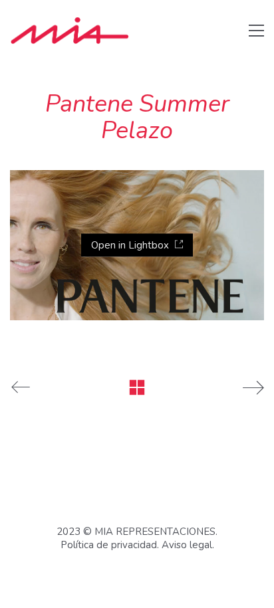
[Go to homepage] (70, 31)
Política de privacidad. (110, 545)
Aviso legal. (188, 545)
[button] (256, 30)
